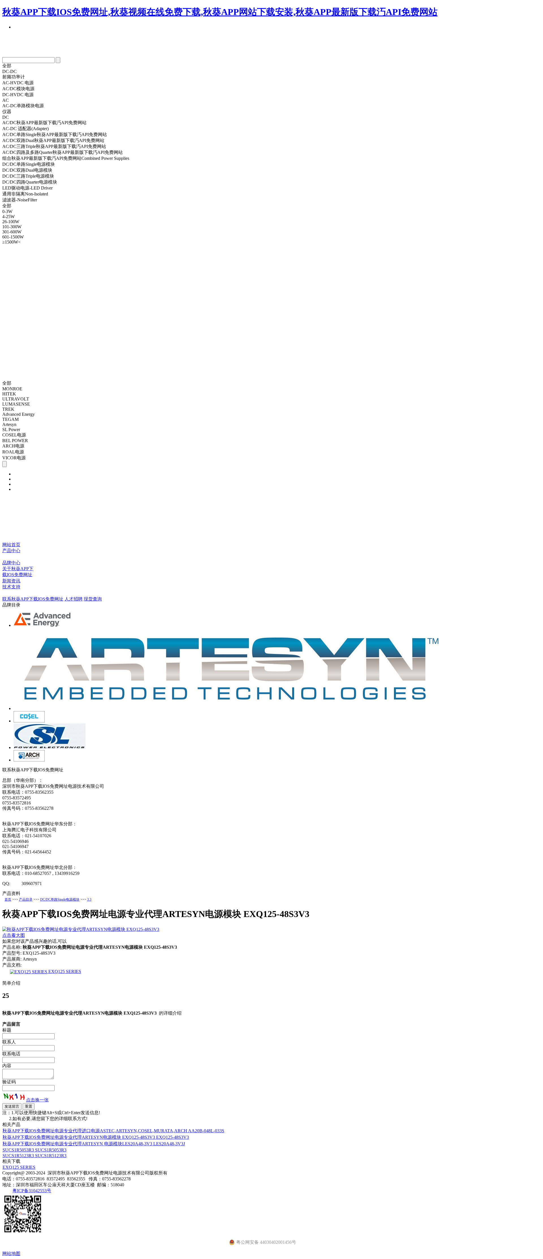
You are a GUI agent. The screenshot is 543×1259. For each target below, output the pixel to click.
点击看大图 (13, 935)
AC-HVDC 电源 (18, 82)
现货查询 (93, 599)
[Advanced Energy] (43, 625)
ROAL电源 (13, 451)
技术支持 (11, 586)
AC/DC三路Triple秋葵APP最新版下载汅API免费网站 (54, 146)
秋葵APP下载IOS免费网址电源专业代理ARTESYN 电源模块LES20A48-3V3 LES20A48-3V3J (94, 1143)
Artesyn (9, 424)
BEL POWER (15, 440)
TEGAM (10, 419)
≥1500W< (11, 242)
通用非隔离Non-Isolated (25, 193)
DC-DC (9, 71)
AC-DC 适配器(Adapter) (25, 128)
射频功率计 (13, 76)
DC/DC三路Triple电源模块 (28, 176)
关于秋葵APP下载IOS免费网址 (17, 571)
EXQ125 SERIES (64, 971)
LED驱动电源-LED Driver (27, 188)
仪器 (6, 111)
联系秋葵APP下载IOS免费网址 (32, 599)
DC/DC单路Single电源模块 (28, 164)
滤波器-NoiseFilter (19, 199)
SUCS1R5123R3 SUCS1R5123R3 (34, 1155)
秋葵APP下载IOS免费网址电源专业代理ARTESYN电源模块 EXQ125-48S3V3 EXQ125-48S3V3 (96, 1137)
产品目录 (26, 899)
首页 (8, 899)
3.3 (89, 899)
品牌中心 (11, 562)
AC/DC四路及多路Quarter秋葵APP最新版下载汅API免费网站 (62, 152)
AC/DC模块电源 (18, 88)
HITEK (9, 393)
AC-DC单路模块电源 (23, 105)
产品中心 (11, 550)
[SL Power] (49, 747)
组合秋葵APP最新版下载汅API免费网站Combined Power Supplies (65, 158)
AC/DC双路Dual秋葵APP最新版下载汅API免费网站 (53, 140)
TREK (8, 409)
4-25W (8, 216)
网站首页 (11, 544)
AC (5, 100)
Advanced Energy (18, 414)
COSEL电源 (14, 434)
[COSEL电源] (29, 720)
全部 (6, 65)
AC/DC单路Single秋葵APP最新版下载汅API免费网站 (54, 134)
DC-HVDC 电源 (18, 94)
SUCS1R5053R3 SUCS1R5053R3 (34, 1150)
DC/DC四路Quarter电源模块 (29, 182)
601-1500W (13, 236)
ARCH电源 (13, 446)
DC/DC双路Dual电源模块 (27, 170)
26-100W (10, 221)
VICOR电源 (14, 457)
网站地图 (11, 1253)
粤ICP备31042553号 (31, 1190)
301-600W (11, 231)
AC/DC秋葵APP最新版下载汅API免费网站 (44, 122)
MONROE (12, 388)
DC (5, 117)
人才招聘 (73, 599)
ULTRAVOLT (15, 399)
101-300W (11, 226)
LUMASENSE (16, 404)
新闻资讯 (11, 580)
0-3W (7, 211)
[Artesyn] (230, 708)
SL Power (11, 429)
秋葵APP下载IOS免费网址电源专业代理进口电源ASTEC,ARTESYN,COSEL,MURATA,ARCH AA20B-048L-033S (113, 1130)
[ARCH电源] (29, 759)
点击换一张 (37, 1099)
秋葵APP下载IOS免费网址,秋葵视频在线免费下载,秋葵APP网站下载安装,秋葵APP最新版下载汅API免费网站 (220, 12)
